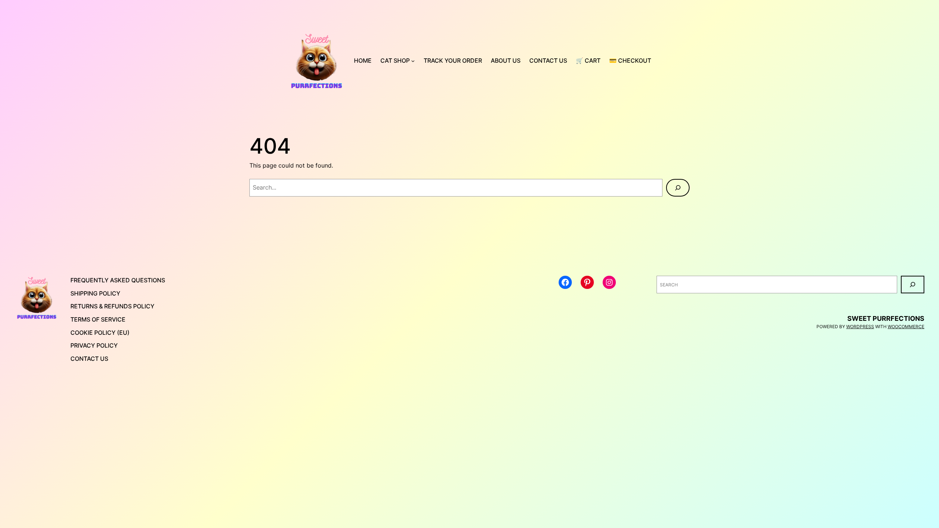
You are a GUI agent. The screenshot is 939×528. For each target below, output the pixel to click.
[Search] (678, 188)
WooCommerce (906, 326)
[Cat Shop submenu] (413, 61)
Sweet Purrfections (885, 318)
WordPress (860, 326)
